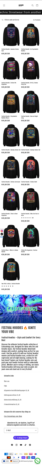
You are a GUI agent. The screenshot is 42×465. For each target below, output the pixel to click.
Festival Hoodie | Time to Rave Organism (10, 214)
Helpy (1, 237)
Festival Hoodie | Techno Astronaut (11, 182)
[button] (4, 5)
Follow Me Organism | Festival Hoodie (29, 251)
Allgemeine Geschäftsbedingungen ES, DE (16, 390)
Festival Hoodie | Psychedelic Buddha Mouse (9, 117)
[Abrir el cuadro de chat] (37, 461)
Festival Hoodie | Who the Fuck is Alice (30, 214)
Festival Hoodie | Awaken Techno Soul (10, 50)
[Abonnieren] (35, 430)
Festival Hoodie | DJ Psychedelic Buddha (29, 50)
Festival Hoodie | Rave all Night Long (29, 117)
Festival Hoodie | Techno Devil (29, 182)
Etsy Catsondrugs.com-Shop (13, 416)
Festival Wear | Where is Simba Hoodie (10, 251)
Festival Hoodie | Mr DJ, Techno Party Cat (29, 83)
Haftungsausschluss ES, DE (12, 395)
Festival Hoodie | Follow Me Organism (9, 83)
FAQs (5, 386)
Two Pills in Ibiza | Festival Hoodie (11, 283)
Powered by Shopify (28, 461)
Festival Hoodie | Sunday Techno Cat (11, 150)
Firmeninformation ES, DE (11, 404)
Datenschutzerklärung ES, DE (12, 400)
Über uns (6, 381)
